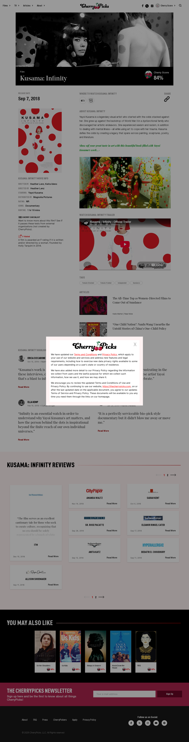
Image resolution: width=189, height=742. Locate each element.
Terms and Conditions (85, 354)
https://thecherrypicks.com (117, 386)
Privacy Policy (109, 354)
